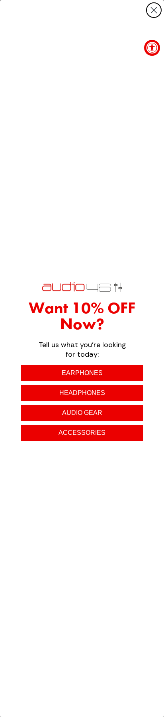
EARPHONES (82, 372)
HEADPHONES (82, 392)
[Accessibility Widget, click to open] (152, 48)
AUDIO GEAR (82, 412)
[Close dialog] (154, 10)
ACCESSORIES (82, 432)
